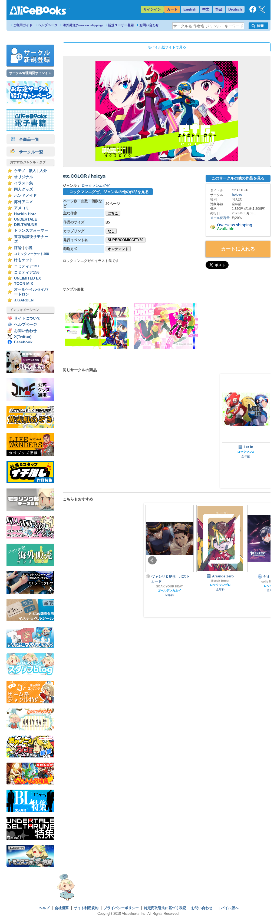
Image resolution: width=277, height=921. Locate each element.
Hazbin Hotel (26, 214)
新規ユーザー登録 (121, 25)
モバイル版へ (228, 908)
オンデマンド (118, 249)
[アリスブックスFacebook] (252, 11)
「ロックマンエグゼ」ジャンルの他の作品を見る (107, 191)
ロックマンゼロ (220, 584)
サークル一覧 (29, 151)
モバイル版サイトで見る (166, 47)
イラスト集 (23, 183)
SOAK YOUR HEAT (169, 586)
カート (172, 9)
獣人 (32, 171)
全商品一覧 (27, 139)
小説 (28, 248)
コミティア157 (26, 266)
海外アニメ (23, 202)
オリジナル (23, 177)
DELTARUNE (25, 225)
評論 (18, 248)
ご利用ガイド (22, 25)
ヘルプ (44, 908)
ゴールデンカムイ (169, 590)
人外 (43, 171)
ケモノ (19, 171)
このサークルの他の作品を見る (238, 178)
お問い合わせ (149, 25)
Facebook (23, 342)
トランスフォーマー (31, 230)
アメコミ (21, 208)
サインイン (152, 9)
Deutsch (235, 9)
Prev (152, 560)
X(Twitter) (23, 337)
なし (111, 231)
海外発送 (83, 25)
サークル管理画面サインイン (30, 73)
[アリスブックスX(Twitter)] (261, 12)
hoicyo (237, 195)
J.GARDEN (24, 300)
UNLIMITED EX (27, 278)
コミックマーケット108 (31, 254)
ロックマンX (245, 451)
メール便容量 (220, 218)
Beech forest (220, 580)
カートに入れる (238, 249)
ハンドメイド (25, 196)
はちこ (113, 213)
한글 (218, 9)
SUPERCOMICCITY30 (125, 240)
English (189, 9)
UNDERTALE (25, 219)
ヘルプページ (47, 25)
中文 (205, 9)
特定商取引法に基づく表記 (165, 908)
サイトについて (27, 318)
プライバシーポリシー (121, 908)
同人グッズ (23, 189)
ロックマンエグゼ (95, 186)
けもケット (23, 260)
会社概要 (62, 908)
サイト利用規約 (86, 908)
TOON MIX (23, 284)
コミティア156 (26, 272)
